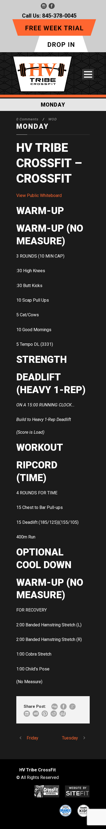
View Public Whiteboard (39, 195)
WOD (52, 119)
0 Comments (27, 119)
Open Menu (88, 74)
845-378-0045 (59, 15)
